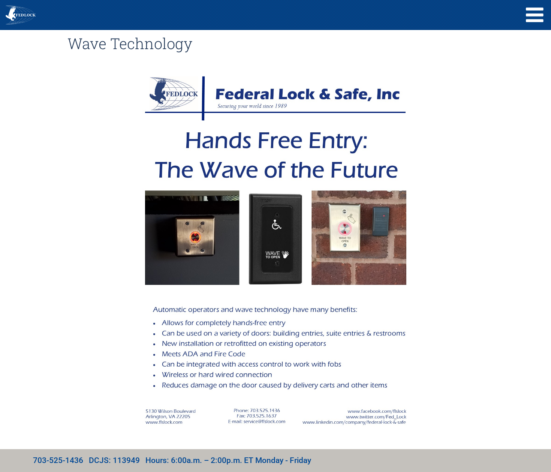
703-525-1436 (58, 460)
